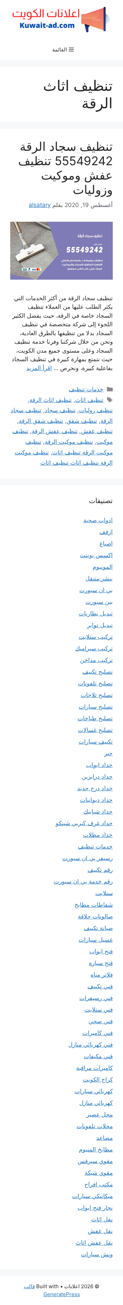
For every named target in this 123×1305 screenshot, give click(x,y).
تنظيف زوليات (96, 410)
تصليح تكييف (97, 671)
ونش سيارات (97, 1254)
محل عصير (99, 1114)
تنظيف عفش (97, 431)
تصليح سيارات (96, 706)
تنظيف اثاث (89, 400)
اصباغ (106, 543)
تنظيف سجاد (60, 410)
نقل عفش (100, 1231)
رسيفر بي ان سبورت (87, 858)
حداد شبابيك (98, 811)
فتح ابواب (101, 951)
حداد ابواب (99, 764)
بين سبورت (99, 601)
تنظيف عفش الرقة (55, 431)
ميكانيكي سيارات (92, 1196)
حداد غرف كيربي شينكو (84, 823)
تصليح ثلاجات (97, 695)
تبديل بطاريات (96, 613)
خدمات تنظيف (86, 389)
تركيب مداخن (96, 660)
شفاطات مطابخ (93, 904)
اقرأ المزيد (39, 368)
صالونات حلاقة (95, 916)
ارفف (106, 531)
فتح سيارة (101, 963)
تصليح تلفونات (95, 683)
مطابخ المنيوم (96, 1149)
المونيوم (103, 566)
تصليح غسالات (95, 730)
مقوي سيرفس (95, 1161)
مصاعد (104, 1137)
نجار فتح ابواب (95, 1207)
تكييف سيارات (96, 741)
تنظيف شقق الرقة (41, 420)
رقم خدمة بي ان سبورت (83, 881)
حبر (108, 753)
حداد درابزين (97, 776)
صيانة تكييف (98, 928)
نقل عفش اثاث (94, 1242)
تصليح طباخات (95, 718)
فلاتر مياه (102, 974)
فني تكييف (100, 986)
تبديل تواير (100, 625)
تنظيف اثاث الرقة (50, 400)
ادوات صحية (98, 520)
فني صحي (100, 1021)
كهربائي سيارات (93, 1091)
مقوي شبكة (99, 1172)
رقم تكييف (100, 869)
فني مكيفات (98, 1056)
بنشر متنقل (99, 578)
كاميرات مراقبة (94, 1067)
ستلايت (104, 893)
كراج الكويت (98, 1079)
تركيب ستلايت (96, 636)
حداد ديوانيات (96, 799)
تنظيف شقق (82, 420)
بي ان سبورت (96, 590)
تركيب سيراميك (94, 648)
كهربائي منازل (96, 1102)
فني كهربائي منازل (90, 1044)
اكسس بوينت (96, 555)
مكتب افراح (98, 1184)
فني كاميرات (97, 1032)
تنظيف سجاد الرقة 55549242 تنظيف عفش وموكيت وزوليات (65, 168)
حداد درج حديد (95, 788)
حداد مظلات (98, 834)
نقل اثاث (102, 1219)
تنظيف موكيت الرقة (69, 441)
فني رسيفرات (96, 998)
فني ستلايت (98, 1009)
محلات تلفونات (95, 1126)
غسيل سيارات (96, 939)
